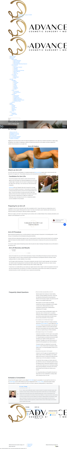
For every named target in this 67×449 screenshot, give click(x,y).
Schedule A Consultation (14, 138)
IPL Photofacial (16, 91)
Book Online (19, 18)
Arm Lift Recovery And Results (15, 136)
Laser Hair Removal (17, 92)
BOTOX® (15, 81)
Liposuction (16, 69)
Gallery (11, 103)
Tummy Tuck (16, 73)
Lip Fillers (15, 85)
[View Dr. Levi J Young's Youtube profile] (18, 394)
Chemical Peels (16, 95)
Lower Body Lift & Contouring (19, 70)
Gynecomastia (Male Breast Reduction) (20, 63)
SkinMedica (14, 113)
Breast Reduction (17, 62)
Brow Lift (15, 75)
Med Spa (11, 79)
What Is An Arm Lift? (13, 132)
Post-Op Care (14, 107)
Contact (11, 115)
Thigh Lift (15, 72)
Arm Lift (15, 66)
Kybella (15, 84)
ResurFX (15, 93)
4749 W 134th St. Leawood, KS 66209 (25, 14)
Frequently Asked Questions (15, 137)
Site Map (29, 446)
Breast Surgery (14, 59)
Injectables (14, 80)
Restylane (15, 86)
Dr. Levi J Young (23, 386)
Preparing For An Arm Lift (14, 134)
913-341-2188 (21, 15)
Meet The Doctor (13, 56)
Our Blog (13, 106)
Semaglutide (16, 87)
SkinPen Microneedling (18, 98)
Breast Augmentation (17, 60)
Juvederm (15, 83)
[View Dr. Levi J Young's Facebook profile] (18, 392)
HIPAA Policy (30, 445)
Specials (13, 102)
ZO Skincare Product (17, 101)
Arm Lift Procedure (13, 135)
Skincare (13, 94)
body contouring (38, 172)
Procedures (12, 58)
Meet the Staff (12, 57)
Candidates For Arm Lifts (14, 133)
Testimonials (14, 109)
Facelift (15, 78)
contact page (12, 381)
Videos (13, 110)
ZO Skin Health (14, 114)
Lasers (13, 90)
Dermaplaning (16, 96)
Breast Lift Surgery (17, 61)
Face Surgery (14, 74)
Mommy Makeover (17, 71)
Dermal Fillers (16, 82)
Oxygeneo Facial (16, 97)
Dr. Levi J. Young (40, 381)
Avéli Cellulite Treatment (18, 67)
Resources (12, 104)
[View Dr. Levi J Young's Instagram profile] (18, 396)
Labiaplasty (16, 68)
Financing (13, 105)
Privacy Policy (30, 444)
